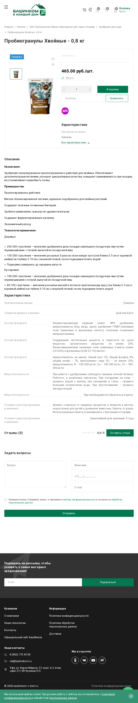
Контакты (10, 630)
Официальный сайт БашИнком (23, 637)
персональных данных (63, 698)
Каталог (21, 27)
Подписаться (108, 582)
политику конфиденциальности (78, 499)
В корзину (113, 89)
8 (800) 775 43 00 (20, 654)
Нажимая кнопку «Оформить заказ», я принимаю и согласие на (66, 501)
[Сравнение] (53, 64)
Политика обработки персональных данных (63, 625)
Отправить (69, 513)
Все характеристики (73, 142)
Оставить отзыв (120, 432)
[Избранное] (53, 59)
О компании (11, 615)
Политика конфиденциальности (69, 615)
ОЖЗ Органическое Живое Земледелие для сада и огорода (62, 27)
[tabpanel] (40, 95)
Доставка (55, 633)
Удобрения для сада (110, 27)
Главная (8, 27)
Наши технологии (15, 623)
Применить (117, 98)
